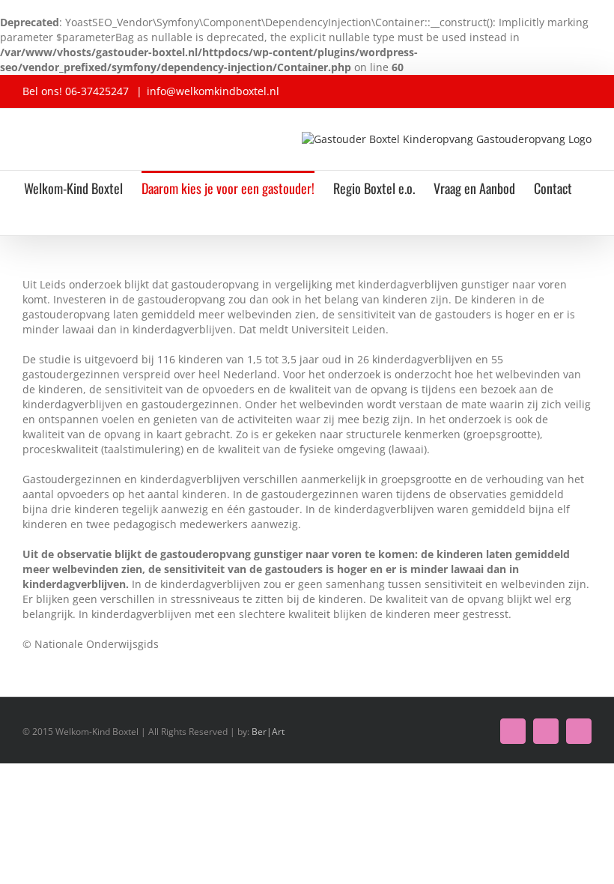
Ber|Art (268, 731)
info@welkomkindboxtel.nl (213, 91)
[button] (298, 219)
